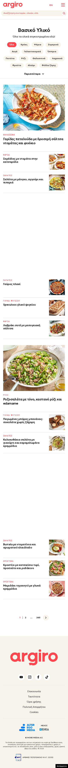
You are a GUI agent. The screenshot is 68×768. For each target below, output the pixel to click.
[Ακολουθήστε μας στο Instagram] (30, 677)
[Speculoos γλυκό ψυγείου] (57, 308)
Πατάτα (10, 58)
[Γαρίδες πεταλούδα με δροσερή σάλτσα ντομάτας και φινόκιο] (34, 108)
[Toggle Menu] (63, 5)
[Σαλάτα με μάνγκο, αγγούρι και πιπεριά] (57, 182)
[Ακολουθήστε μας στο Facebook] (38, 677)
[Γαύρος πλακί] (57, 287)
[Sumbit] (64, 13)
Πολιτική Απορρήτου (34, 706)
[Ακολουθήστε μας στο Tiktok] (47, 677)
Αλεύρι (31, 65)
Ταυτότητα (34, 696)
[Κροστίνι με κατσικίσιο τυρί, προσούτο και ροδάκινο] (57, 568)
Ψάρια (37, 44)
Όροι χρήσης (34, 701)
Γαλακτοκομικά (32, 51)
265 (38, 617)
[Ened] (44, 729)
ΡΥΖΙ (5, 395)
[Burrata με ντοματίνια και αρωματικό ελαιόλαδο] (57, 547)
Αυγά (14, 51)
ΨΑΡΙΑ (6, 155)
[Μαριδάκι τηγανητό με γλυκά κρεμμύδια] (57, 589)
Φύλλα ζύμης (49, 65)
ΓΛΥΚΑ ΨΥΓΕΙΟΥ (11, 301)
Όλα (11, 44)
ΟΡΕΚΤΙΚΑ (8, 561)
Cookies (34, 712)
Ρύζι (23, 58)
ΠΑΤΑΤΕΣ (7, 280)
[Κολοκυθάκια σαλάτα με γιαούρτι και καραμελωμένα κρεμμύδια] (57, 443)
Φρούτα (16, 65)
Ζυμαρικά (53, 44)
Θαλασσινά (39, 58)
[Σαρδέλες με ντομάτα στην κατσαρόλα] (57, 162)
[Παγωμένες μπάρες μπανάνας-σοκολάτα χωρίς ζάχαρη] (57, 422)
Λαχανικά (57, 58)
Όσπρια (52, 51)
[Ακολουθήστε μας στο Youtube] (21, 677)
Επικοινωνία (34, 691)
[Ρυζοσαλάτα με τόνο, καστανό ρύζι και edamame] (34, 368)
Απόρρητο (62, 766)
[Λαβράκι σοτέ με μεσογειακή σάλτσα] (57, 328)
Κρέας (24, 44)
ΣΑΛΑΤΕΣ (7, 175)
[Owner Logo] (27, 727)
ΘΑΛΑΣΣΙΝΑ (9, 135)
